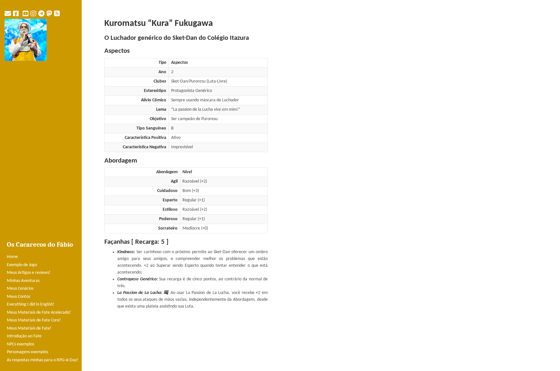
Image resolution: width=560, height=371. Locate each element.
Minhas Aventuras (23, 280)
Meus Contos (18, 296)
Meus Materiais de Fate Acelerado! (39, 312)
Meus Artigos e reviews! (29, 272)
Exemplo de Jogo (22, 265)
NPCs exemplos (20, 344)
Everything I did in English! (30, 304)
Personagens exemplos (27, 352)
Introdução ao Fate (24, 336)
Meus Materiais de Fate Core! (34, 320)
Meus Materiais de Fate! (29, 328)
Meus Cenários (20, 288)
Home (12, 256)
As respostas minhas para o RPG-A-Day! (42, 360)
